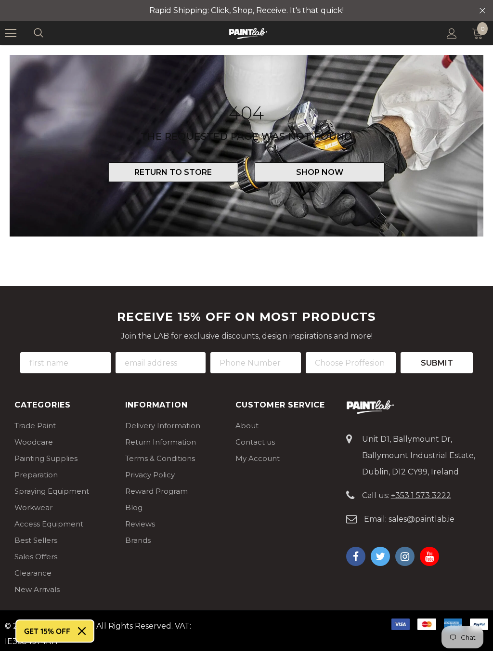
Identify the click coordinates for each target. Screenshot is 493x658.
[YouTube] (429, 556)
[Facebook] (355, 556)
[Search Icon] (48, 33)
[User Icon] (452, 33)
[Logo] (248, 32)
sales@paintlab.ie (421, 519)
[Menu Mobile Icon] (10, 33)
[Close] (82, 631)
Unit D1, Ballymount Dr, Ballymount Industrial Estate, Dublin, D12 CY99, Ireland (418, 455)
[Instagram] (405, 556)
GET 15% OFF (47, 631)
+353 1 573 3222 (421, 495)
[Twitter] (380, 556)
